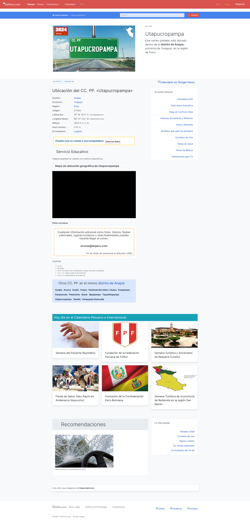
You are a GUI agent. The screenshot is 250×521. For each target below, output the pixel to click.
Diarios (31, 4)
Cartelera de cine (185, 436)
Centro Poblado (61, 15)
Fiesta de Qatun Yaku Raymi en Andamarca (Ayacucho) (75, 398)
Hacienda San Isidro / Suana (102, 290)
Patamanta (74, 294)
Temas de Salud (185, 144)
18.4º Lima (222, 4)
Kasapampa (124, 290)
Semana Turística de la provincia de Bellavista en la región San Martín (174, 400)
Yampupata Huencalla (93, 299)
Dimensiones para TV (182, 156)
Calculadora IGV (185, 99)
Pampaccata (61, 294)
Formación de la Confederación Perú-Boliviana (124, 398)
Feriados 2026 (187, 431)
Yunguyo (78, 102)
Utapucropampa (63, 299)
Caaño (75, 290)
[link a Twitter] (160, 508)
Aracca (67, 290)
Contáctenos (118, 507)
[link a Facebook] (176, 508)
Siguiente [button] (68, 81)
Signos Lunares (186, 441)
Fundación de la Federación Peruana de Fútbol (122, 354)
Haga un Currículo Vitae (181, 112)
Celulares (194, 15)
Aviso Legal (74, 507)
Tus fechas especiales (183, 445)
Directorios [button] (52, 4)
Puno (76, 106)
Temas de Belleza (184, 150)
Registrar (240, 4)
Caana (83, 290)
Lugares (78, 131)
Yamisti (76, 299)
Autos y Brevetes (184, 124)
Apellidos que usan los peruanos (177, 131)
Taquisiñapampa (110, 294)
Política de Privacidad (96, 507)
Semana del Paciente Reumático (75, 353)
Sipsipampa (95, 294)
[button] (80, 4)
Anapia (77, 98)
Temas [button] (40, 4)
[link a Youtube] (192, 508)
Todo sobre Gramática (182, 105)
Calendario (69, 4)
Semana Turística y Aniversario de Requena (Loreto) (173, 354)
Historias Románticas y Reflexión (176, 118)
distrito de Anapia (111, 283)
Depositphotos (86, 488)
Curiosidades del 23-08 (182, 450)
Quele (84, 294)
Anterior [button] (58, 81)
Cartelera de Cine (184, 137)
